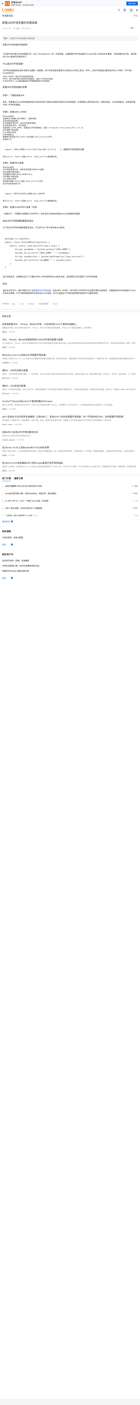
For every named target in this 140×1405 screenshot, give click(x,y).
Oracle (55, 304)
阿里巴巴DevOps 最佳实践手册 (15, 570)
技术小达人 (6, 378)
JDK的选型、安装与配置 (12, 537)
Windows (31, 304)
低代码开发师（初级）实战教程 (15, 560)
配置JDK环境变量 (43, 290)
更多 (4, 544)
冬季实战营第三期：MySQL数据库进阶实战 (20, 565)
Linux (22, 304)
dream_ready (7, 424)
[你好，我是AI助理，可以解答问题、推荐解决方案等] (125, 10)
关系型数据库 (44, 304)
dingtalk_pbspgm (8, 440)
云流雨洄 (5, 362)
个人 (136, 15)
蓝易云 (4, 332)
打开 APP (132, 3)
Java (13, 304)
